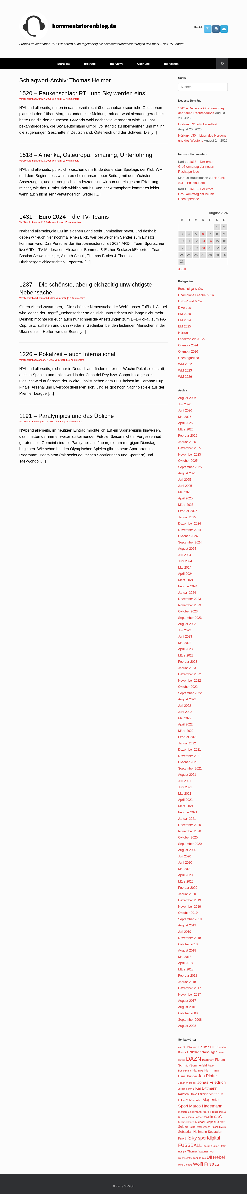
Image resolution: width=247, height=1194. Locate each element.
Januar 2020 (187, 894)
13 (203, 241)
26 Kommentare (73, 421)
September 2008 (190, 1019)
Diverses (184, 308)
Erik (61, 421)
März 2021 (185, 806)
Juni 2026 (185, 410)
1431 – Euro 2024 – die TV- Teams (64, 216)
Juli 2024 (184, 555)
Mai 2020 (184, 869)
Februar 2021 (187, 812)
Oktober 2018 (188, 944)
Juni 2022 (185, 712)
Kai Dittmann (206, 1088)
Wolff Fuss (203, 1164)
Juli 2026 (184, 404)
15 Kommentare (73, 222)
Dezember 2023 (189, 599)
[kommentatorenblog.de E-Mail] (224, 29)
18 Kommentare (71, 160)
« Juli (182, 269)
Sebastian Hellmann (192, 1132)
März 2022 (185, 731)
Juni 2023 (185, 636)
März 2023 (185, 655)
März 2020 (185, 881)
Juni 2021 (185, 787)
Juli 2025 (184, 479)
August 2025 (187, 473)
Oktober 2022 (188, 687)
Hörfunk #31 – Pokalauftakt (197, 124)
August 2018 (187, 950)
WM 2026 (185, 376)
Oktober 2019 (188, 913)
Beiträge (90, 63)
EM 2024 (184, 320)
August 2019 (187, 925)
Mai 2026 (184, 417)
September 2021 (190, 768)
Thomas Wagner (197, 1151)
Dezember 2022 (189, 674)
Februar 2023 (187, 661)
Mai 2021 (184, 793)
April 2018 (185, 963)
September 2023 (190, 618)
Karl (59, 99)
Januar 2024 (187, 592)
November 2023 (189, 605)
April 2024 (185, 574)
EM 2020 (184, 314)
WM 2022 (185, 364)
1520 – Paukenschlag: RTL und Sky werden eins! (83, 93)
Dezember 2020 (189, 825)
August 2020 (187, 850)
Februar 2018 (187, 975)
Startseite (63, 63)
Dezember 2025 (189, 448)
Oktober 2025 (188, 461)
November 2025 (189, 454)
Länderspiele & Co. (192, 339)
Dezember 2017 (189, 988)
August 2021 (187, 774)
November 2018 (189, 938)
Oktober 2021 (188, 762)
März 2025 (185, 505)
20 (203, 248)
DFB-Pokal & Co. (190, 301)
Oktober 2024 (188, 536)
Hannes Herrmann (205, 1070)
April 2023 (185, 649)
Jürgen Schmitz (186, 1089)
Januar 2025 (187, 517)
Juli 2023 (184, 630)
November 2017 (189, 994)
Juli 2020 (184, 856)
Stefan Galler (211, 1145)
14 (210, 241)
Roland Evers (218, 1126)
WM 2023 (185, 370)
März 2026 (185, 429)
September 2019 (190, 919)
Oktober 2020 (188, 837)
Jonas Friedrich (211, 1082)
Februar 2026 (187, 435)
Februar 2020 (187, 888)
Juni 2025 (185, 486)
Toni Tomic (199, 1157)
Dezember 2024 (189, 523)
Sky (192, 1138)
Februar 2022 (187, 737)
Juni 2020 (185, 862)
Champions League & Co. (196, 295)
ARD (195, 1047)
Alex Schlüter (185, 1047)
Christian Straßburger (202, 1052)
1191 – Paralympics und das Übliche (66, 416)
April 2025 (185, 498)
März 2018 (185, 969)
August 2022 (187, 699)
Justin (63, 298)
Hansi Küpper (187, 1076)
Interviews (116, 63)
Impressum (170, 63)
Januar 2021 (187, 819)
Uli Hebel (216, 1157)
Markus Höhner (193, 1117)
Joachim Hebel (187, 1082)
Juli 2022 (184, 706)
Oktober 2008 (188, 1013)
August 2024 (187, 548)
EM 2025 (184, 326)
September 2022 (190, 693)
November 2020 (189, 831)
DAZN (193, 1058)
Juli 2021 (184, 781)
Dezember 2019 (189, 900)
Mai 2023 (184, 643)
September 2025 (190, 467)
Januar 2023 (187, 668)
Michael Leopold (205, 1121)
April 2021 (185, 800)
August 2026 (187, 398)
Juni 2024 (185, 561)
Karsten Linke (187, 1094)
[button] (222, 63)
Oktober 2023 (188, 611)
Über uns (143, 63)
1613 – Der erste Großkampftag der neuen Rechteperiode (196, 166)
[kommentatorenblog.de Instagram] (216, 29)
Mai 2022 (184, 718)
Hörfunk (183, 333)
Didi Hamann (208, 1060)
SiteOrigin (129, 1186)
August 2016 (187, 1007)
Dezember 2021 (189, 749)
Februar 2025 (187, 511)
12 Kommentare (71, 99)
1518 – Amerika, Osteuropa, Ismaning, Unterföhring (85, 155)
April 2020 (185, 875)
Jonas (60, 222)
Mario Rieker (210, 1111)
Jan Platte (207, 1075)
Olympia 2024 (188, 345)
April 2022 (185, 724)
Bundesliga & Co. (190, 289)
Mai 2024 (184, 567)
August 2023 (187, 624)
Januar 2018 (187, 982)
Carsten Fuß (207, 1047)
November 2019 (189, 906)
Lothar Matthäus (210, 1094)
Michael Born (186, 1121)
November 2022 (189, 680)
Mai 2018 (184, 957)
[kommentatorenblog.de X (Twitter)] (207, 29)
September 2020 (190, 844)
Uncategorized (188, 358)
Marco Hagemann (205, 1106)
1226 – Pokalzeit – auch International (67, 354)
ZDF (217, 1164)
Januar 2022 (187, 743)
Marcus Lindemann (190, 1111)
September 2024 (190, 542)
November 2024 (189, 530)
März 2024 (185, 580)
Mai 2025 (184, 492)
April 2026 (185, 423)
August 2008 (187, 1026)
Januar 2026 (187, 442)
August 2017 (187, 1001)
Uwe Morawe (185, 1164)
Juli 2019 (184, 932)
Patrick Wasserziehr (199, 1127)
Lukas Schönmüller (189, 1100)
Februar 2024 (187, 586)
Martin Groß (212, 1117)
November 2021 (189, 756)
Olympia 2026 (188, 351)
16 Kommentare (75, 360)
